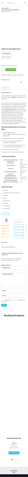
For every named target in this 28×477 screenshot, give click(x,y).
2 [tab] (14, 459)
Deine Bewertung (6, 265)
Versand (11, 56)
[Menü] (3, 3)
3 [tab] (16, 459)
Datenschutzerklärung (15, 300)
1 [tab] (12, 459)
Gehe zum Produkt (14, 452)
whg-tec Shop (11, 3)
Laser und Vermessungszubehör (10, 10)
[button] (2, 82)
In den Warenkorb (10, 69)
